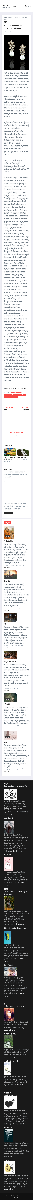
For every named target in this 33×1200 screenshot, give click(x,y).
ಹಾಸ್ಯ (13, 17)
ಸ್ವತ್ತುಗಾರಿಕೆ (7, 704)
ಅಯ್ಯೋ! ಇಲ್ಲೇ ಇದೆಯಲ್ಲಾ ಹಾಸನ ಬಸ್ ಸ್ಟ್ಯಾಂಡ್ (9, 458)
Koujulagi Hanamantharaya (10, 397)
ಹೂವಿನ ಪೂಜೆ (8, 818)
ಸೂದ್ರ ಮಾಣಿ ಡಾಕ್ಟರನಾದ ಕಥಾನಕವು (15, 786)
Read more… (8, 814)
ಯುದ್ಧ (5, 742)
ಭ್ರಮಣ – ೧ (8, 1127)
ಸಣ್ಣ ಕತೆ (6, 783)
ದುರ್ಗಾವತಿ (7, 581)
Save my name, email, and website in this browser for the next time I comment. (16, 506)
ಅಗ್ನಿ (5, 624)
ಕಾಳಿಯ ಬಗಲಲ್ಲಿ (10, 1033)
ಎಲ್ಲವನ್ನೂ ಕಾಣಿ (25, 523)
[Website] (16, 435)
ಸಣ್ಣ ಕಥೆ (7, 522)
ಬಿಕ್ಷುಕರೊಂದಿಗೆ (8, 965)
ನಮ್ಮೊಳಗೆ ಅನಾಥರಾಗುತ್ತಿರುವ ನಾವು (15, 928)
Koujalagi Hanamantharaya (19, 394)
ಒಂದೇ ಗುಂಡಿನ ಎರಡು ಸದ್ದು (14, 1006)
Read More (7, 567)
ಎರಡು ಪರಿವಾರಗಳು (11, 1061)
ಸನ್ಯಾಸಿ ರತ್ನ (7, 855)
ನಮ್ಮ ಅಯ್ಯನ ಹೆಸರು (10, 661)
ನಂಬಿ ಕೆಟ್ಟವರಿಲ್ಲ (8, 541)
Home (5, 17)
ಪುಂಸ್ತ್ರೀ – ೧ (8, 1160)
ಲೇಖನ (9, 17)
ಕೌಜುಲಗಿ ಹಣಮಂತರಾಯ (16, 432)
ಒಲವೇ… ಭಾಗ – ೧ (10, 1095)
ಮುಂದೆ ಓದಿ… (9, 1030)
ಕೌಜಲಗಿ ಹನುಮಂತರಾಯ (17, 392)
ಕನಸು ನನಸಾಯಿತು (21, 457)
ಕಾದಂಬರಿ (7, 1092)
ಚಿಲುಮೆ (5, 5)
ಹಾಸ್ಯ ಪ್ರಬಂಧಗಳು (7, 394)
